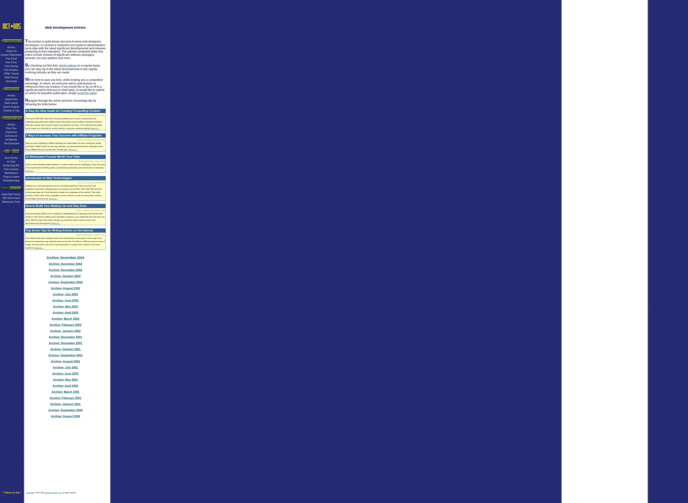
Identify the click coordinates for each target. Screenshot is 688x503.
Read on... (94, 128)
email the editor (87, 93)
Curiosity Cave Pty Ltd (52, 493)
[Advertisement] (68, 8)
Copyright (30, 493)
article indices (67, 65)
